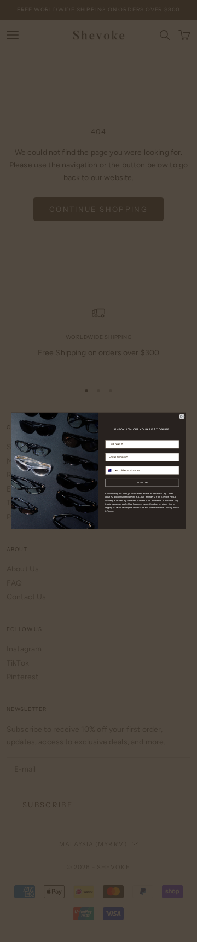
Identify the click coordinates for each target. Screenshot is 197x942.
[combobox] (112, 470)
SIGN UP (142, 483)
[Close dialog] (181, 416)
